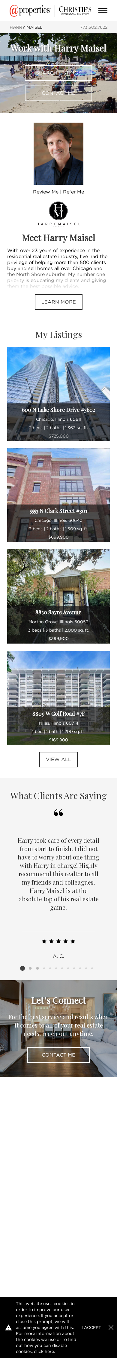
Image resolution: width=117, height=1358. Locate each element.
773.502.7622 (93, 27)
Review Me (45, 192)
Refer (73, 192)
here (49, 1351)
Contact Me (58, 93)
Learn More (58, 302)
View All (58, 759)
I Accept (91, 1327)
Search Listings (58, 73)
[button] (111, 1327)
